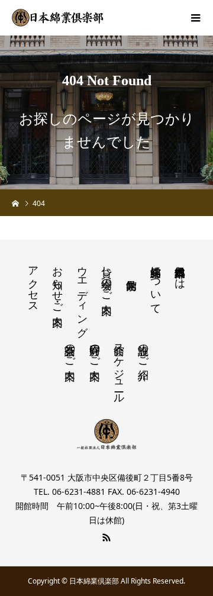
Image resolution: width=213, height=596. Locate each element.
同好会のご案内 (95, 349)
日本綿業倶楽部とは (180, 271)
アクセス (33, 283)
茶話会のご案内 (70, 349)
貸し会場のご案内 (106, 278)
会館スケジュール (119, 367)
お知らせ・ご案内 (57, 283)
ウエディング (82, 295)
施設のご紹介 (143, 349)
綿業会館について (156, 284)
